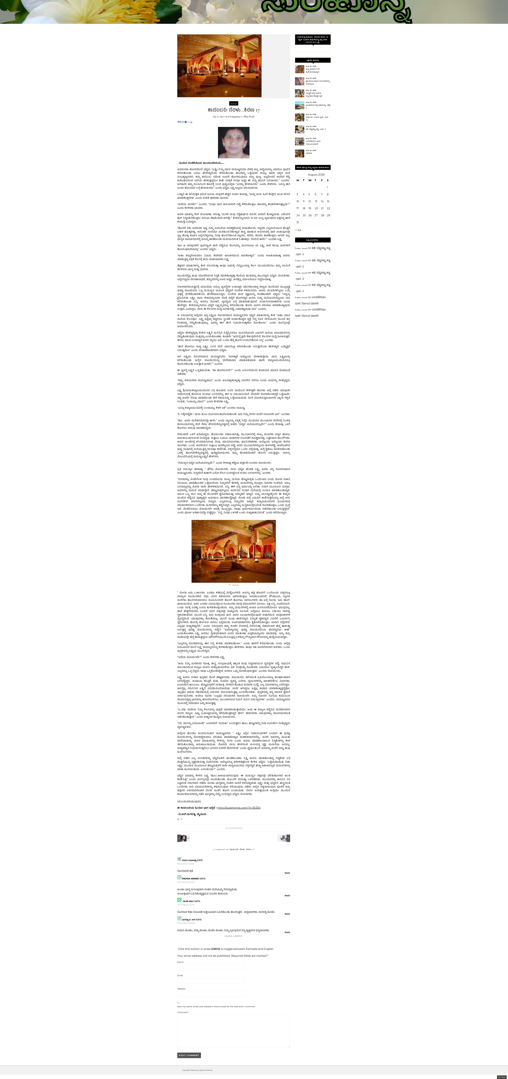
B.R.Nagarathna (234, 117)
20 (316, 208)
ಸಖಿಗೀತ (309, 153)
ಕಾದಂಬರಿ (234, 104)
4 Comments (233, 828)
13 (316, 201)
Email (180, 975)
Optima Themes (205, 1070)
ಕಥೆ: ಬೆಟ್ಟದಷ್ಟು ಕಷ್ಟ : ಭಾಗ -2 (316, 129)
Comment (183, 1012)
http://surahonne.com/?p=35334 (239, 807)
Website (181, 989)
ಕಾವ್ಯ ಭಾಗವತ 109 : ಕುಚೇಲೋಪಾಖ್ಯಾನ (313, 70)
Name (180, 962)
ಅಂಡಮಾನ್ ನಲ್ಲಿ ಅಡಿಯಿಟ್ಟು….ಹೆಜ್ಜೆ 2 (318, 106)
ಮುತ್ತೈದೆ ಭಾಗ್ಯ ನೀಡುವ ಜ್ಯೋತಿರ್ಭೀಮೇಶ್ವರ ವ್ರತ (314, 94)
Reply (287, 873)
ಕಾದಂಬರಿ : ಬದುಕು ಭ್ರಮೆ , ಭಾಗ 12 (317, 118)
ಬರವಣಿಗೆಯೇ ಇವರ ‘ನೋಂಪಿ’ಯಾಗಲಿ (313, 142)
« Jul (298, 230)
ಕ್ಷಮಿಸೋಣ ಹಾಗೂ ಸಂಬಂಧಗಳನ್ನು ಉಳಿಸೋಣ (318, 82)
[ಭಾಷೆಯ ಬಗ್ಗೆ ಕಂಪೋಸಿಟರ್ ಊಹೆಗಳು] (284, 838)
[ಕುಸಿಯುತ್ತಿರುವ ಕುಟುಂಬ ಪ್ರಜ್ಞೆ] (183, 838)
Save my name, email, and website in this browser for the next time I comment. (216, 1006)
